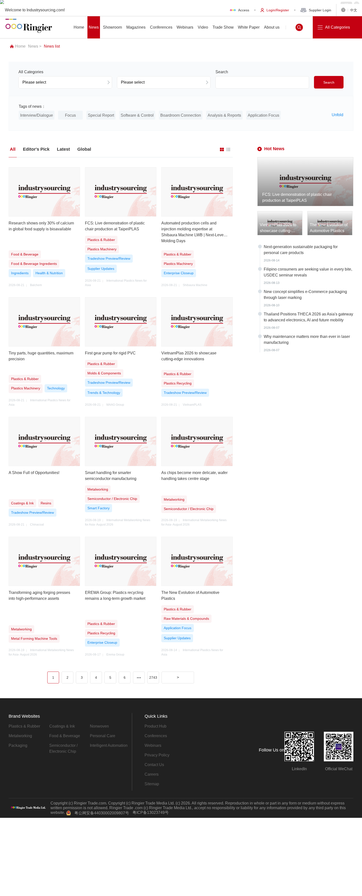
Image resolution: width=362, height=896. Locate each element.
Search (328, 82)
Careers (152, 774)
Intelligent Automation (109, 745)
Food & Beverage (64, 736)
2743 (153, 677)
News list (52, 46)
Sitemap (152, 784)
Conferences (156, 736)
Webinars (153, 745)
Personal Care (102, 736)
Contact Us (154, 765)
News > (34, 46)
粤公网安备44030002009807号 (101, 813)
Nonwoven (99, 726)
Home (20, 46)
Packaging (18, 745)
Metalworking (20, 736)
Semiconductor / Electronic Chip (63, 748)
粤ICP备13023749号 (150, 812)
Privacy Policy (157, 755)
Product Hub (155, 726)
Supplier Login (320, 10)
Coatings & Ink (62, 726)
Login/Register (277, 10)
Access (243, 10)
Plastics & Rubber (24, 726)
